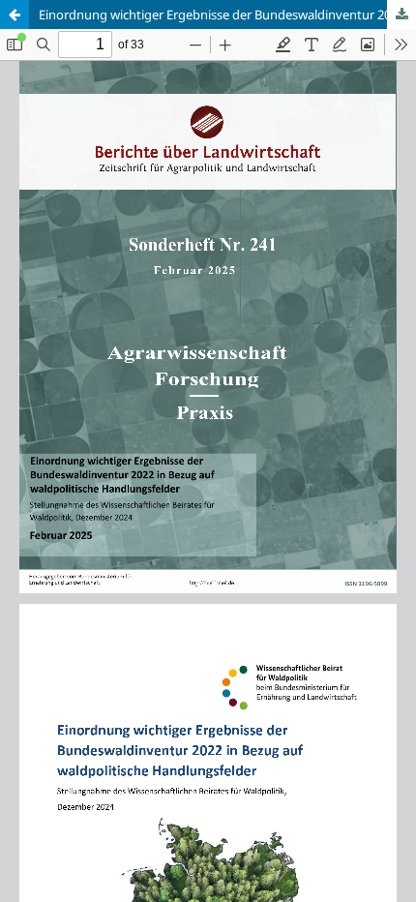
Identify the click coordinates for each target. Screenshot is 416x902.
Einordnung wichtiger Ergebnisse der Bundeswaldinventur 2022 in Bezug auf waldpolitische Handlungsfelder (227, 14)
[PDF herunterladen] (401, 14)
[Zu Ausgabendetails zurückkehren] (14, 14)
